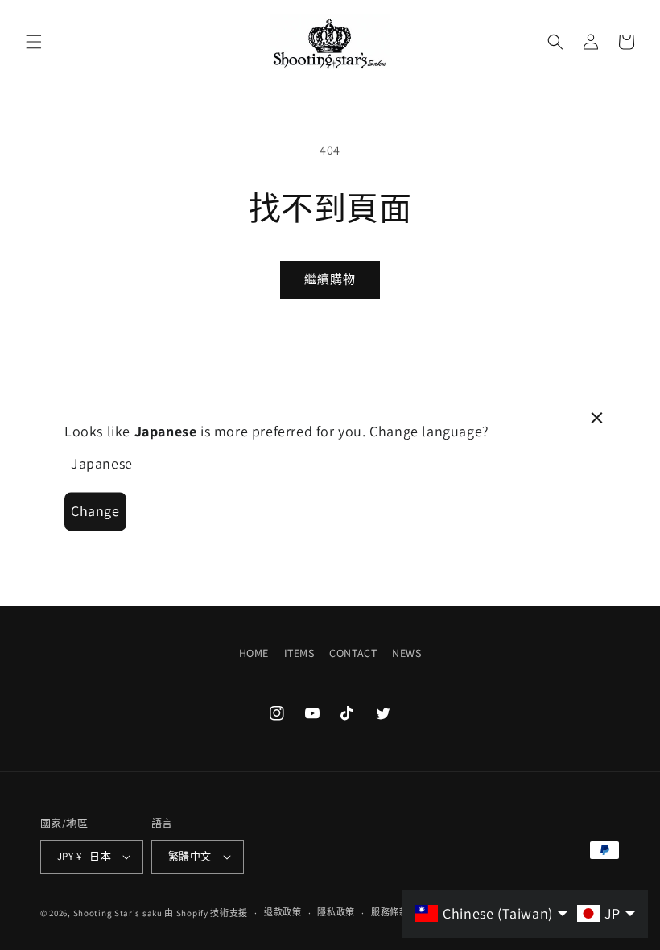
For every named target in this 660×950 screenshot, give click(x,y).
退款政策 (283, 912)
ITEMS (299, 653)
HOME (254, 653)
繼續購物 (330, 279)
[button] (34, 42)
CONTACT (353, 653)
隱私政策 (336, 912)
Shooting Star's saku (118, 913)
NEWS (406, 653)
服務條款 (390, 912)
